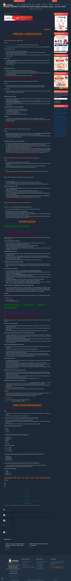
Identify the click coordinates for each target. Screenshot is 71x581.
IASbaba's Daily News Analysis (21, 505)
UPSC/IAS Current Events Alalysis (34, 505)
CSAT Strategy (40, 567)
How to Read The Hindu (41, 561)
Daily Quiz (24, 563)
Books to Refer (40, 563)
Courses (38, 4)
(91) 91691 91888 (13, 571)
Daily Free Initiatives (26, 4)
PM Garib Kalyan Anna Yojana (11, 44)
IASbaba (17, 580)
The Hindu (27, 494)
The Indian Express (27, 503)
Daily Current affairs (25, 561)
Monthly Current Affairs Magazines (28, 567)
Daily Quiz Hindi (25, 565)
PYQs (34, 4)
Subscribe (57, 102)
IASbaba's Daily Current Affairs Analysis (13, 13)
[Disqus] (27, 521)
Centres (51, 4)
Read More (7, 549)
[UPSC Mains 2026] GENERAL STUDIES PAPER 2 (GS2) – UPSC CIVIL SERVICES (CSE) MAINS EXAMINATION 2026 (61, 109)
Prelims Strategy (40, 565)
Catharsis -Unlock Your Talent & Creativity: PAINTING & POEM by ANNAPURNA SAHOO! (15, 545)
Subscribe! (55, 580)
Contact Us (57, 4)
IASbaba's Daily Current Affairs (10, 505)
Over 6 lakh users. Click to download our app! (35, 580)
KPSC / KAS (44, 4)
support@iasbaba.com (14, 573)
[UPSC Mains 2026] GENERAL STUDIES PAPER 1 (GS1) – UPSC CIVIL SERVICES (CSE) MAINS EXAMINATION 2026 (61, 113)
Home (18, 4)
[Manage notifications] (2, 579)
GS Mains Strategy (40, 568)
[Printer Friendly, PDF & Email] (7, 15)
